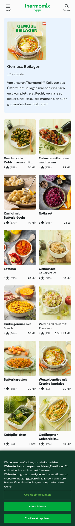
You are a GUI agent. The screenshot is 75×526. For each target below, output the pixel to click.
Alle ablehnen (37, 506)
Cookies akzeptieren (37, 518)
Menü (8, 10)
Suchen (66, 10)
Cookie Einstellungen (37, 494)
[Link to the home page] (37, 7)
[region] (37, 488)
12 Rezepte (15, 74)
